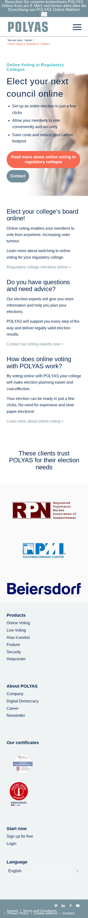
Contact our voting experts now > (35, 344)
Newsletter (16, 715)
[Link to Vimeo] (55, 905)
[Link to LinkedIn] (63, 905)
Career (13, 708)
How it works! (18, 637)
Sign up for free (20, 836)
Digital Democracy (23, 701)
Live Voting (16, 630)
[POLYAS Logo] (36, 27)
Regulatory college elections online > (39, 267)
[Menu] (74, 27)
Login (11, 844)
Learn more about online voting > (35, 421)
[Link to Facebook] (70, 905)
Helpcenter (16, 659)
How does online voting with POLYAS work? (39, 362)
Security (14, 652)
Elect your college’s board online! (42, 215)
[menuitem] (74, 27)
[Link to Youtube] (77, 905)
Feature (13, 645)
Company (15, 694)
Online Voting (18, 623)
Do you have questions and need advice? (38, 285)
